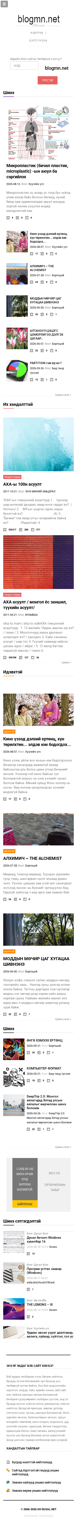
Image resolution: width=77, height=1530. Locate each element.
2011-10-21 (10, 491)
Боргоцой (58, 275)
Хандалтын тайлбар (23, 1448)
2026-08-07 (37, 246)
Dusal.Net (49, 1509)
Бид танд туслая (59, 1073)
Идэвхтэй (12, 671)
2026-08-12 (13, 184)
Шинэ (8, 92)
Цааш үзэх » (63, 394)
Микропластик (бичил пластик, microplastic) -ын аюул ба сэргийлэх (37, 171)
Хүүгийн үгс (36, 184)
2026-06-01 (37, 343)
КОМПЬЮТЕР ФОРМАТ (44, 1068)
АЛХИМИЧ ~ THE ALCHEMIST (32, 858)
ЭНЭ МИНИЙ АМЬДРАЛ (40, 491)
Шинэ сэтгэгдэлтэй (22, 1221)
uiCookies (46, 1516)
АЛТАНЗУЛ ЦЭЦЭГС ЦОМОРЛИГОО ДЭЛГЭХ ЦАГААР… (46, 334)
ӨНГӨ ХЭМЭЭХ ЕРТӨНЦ (44, 1040)
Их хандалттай (18, 404)
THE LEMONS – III (40, 1305)
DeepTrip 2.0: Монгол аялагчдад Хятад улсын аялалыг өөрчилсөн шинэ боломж (46, 1102)
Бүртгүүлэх (38, 40)
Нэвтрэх (36, 32)
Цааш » (66, 662)
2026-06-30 (37, 307)
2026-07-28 (37, 275)
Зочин (53, 1246)
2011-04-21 (10, 614)
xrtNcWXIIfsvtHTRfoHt (41, 1282)
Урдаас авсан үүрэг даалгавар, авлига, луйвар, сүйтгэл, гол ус (50, 1334)
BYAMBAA (31, 614)
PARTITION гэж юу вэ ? (46, 363)
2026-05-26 (37, 368)
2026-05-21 (33, 1045)
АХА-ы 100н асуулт (22, 484)
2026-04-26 (33, 1113)
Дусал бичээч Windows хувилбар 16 (44, 1239)
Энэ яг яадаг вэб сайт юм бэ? (29, 1365)
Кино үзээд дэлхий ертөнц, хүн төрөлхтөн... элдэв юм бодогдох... (48, 237)
